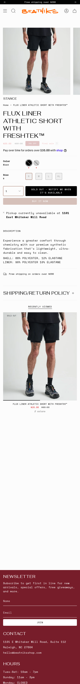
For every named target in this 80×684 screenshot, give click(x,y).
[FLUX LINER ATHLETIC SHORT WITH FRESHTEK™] (40, 356)
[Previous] (5, 2)
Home (6, 105)
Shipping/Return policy (36, 293)
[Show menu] (5, 10)
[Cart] (74, 10)
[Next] (75, 2)
